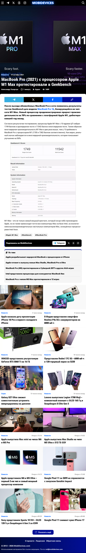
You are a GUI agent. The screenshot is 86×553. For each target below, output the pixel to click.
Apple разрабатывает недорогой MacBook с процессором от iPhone (38, 257)
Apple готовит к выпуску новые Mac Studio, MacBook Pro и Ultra (36, 262)
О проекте (29, 541)
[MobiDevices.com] (43, 3)
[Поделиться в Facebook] (52, 99)
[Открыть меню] (2, 3)
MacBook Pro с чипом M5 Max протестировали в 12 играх (32, 279)
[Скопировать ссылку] (72, 99)
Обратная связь (53, 541)
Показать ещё (44, 532)
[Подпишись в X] (13, 3)
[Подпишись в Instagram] (25, 3)
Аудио (37, 89)
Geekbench (27, 235)
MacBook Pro (41, 235)
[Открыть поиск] (83, 3)
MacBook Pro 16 (45, 109)
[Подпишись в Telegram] (8, 3)
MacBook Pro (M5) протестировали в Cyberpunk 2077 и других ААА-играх (40, 268)
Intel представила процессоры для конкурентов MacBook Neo (35, 274)
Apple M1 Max (12, 235)
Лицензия (40, 541)
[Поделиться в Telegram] (14, 99)
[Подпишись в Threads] (19, 3)
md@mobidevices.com (54, 549)
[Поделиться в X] (33, 99)
